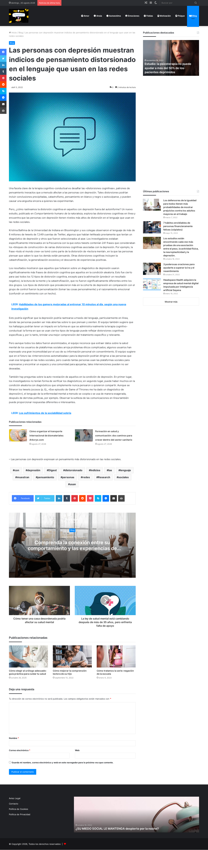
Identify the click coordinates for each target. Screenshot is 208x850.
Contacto (13, 803)
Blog (194, 15)
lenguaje (125, 470)
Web (77, 750)
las (110, 470)
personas (68, 477)
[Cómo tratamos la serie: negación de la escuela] (116, 656)
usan (73, 484)
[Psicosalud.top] (18, 16)
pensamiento (45, 477)
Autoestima (115, 15)
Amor (86, 15)
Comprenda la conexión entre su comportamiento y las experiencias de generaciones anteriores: (72, 548)
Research (104, 477)
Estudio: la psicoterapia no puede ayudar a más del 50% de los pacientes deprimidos (168, 68)
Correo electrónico (19, 750)
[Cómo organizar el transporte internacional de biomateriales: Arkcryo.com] (18, 435)
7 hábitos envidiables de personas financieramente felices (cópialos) (178, 226)
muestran (23, 477)
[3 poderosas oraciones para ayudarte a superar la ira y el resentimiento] (152, 269)
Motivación (165, 15)
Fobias (149, 15)
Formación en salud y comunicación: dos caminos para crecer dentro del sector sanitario (113, 435)
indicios (95, 470)
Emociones (133, 15)
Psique (181, 15)
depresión (33, 470)
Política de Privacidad (19, 814)
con (16, 470)
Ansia (99, 15)
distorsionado (73, 470)
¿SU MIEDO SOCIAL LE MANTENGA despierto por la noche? (117, 828)
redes (86, 477)
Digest (52, 470)
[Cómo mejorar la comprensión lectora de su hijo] (72, 656)
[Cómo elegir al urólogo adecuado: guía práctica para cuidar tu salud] (28, 656)
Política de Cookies (18, 809)
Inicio (14, 32)
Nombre (14, 738)
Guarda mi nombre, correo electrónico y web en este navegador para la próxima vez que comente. (62, 762)
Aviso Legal (14, 798)
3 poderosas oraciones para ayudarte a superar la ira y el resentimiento (179, 267)
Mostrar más (171, 301)
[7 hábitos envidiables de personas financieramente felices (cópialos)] (152, 227)
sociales (123, 477)
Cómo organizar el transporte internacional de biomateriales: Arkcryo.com (46, 435)
